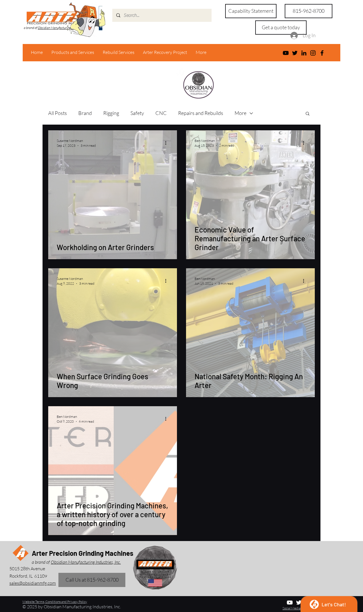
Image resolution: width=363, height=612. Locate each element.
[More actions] (167, 142)
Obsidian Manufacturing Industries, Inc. (64, 28)
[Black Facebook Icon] (322, 52)
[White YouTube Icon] (289, 602)
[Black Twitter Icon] (294, 52)
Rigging (111, 113)
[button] (281, 27)
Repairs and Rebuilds (200, 113)
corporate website (124, 79)
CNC (161, 113)
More (240, 113)
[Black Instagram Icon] (312, 52)
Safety (137, 113)
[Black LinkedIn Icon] (303, 52)
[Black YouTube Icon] (285, 52)
